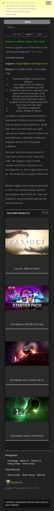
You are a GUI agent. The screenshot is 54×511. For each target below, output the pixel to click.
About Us (24, 460)
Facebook (7, 496)
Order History (28, 475)
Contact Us (36, 460)
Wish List (41, 475)
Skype (19, 496)
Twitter (13, 496)
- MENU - (27, 21)
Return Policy (28, 463)
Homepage (12, 460)
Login (39, 34)
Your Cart (16, 34)
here (14, 15)
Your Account (13, 475)
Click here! (36, 51)
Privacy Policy (13, 463)
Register (29, 34)
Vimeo (24, 496)
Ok (48, 3)
